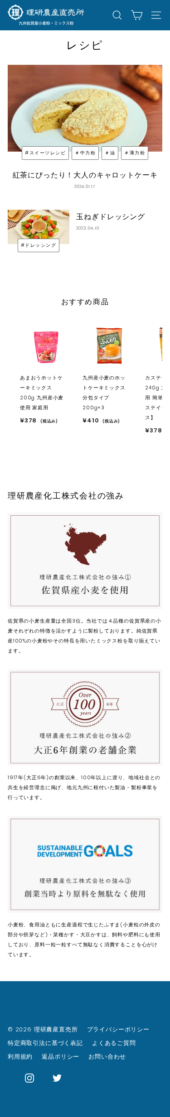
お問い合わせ (107, 1056)
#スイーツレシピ (45, 152)
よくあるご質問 (114, 1043)
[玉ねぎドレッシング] (38, 227)
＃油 (110, 152)
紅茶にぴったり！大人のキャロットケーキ (85, 175)
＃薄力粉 (134, 152)
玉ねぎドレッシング (110, 216)
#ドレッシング (39, 245)
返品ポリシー (60, 1056)
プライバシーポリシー (118, 1029)
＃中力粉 (85, 152)
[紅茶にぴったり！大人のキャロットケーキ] (85, 108)
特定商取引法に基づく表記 (45, 1043)
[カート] (136, 15)
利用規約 (20, 1056)
